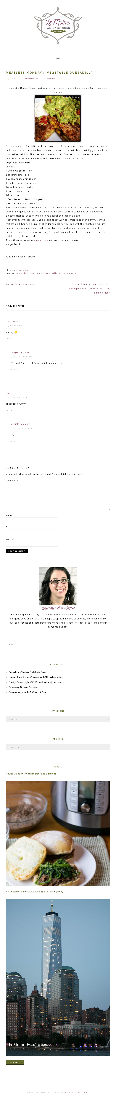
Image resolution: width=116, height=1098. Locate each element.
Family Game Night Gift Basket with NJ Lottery (34, 682)
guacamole (42, 240)
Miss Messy (12, 321)
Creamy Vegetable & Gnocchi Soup (27, 692)
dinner (26, 273)
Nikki (8, 393)
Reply (9, 339)
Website (10, 539)
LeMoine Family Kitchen (58, 26)
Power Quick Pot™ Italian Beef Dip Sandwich (31, 773)
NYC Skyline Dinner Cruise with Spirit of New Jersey (34, 891)
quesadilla (53, 273)
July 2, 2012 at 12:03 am (16, 326)
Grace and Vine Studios (76, 1092)
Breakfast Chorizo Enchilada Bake (27, 672)
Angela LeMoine (20, 352)
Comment (12, 480)
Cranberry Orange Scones (22, 687)
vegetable (62, 273)
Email (9, 527)
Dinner (19, 270)
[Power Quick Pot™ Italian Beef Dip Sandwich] (58, 834)
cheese (20, 273)
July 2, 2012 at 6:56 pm (21, 357)
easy (32, 273)
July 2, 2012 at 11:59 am (16, 397)
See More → (14, 1062)
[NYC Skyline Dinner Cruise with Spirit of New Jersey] (58, 978)
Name (10, 515)
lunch (37, 273)
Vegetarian (27, 270)
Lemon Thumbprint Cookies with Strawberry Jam (35, 677)
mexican (44, 273)
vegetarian (71, 273)
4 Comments (49, 79)
